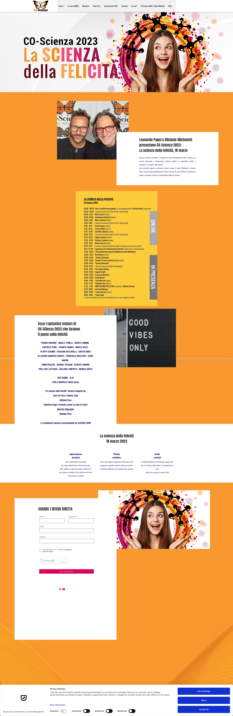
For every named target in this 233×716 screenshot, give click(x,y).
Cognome (72, 516)
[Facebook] (60, 589)
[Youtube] (63, 589)
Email (41, 526)
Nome (41, 516)
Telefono (43, 537)
